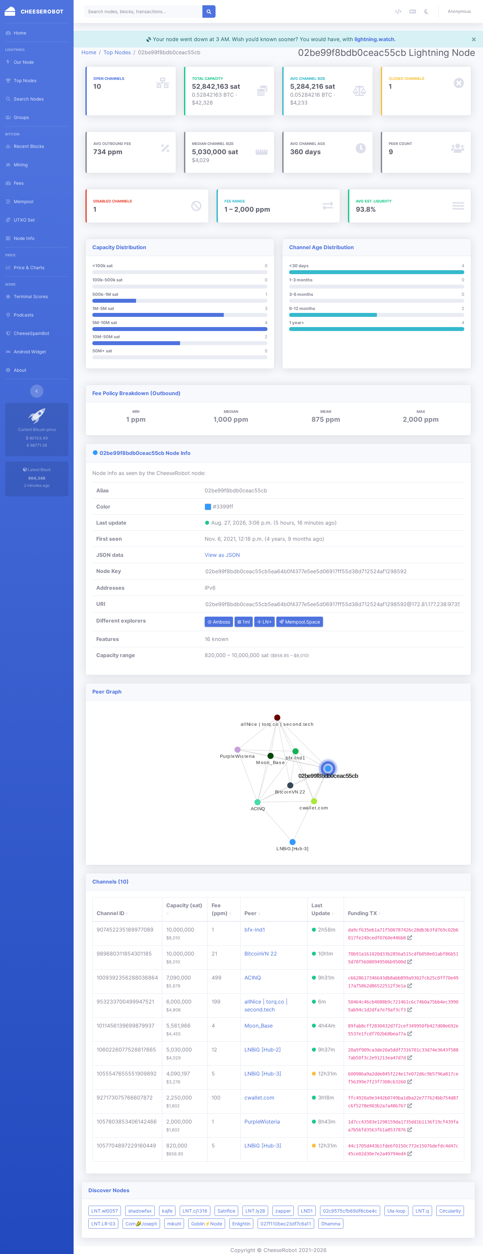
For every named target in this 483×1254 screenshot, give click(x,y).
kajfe (167, 1211)
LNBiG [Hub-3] (262, 1073)
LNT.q (422, 1211)
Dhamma (330, 1223)
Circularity (450, 1211)
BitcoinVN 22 (260, 953)
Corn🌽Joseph (141, 1223)
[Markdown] (412, 11)
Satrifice (226, 1211)
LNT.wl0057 (104, 1211)
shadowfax (140, 1211)
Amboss (221, 622)
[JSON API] (398, 11)
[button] (461, 11)
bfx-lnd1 (254, 929)
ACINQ (252, 977)
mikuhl (174, 1223)
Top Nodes (117, 52)
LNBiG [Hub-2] (262, 1049)
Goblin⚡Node (206, 1223)
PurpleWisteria (262, 1121)
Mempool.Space (302, 622)
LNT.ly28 (255, 1211)
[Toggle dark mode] (426, 11)
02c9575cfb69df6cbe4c (350, 1211)
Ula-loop (396, 1211)
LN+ (266, 622)
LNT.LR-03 (103, 1223)
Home (88, 52)
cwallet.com (259, 1097)
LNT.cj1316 (195, 1211)
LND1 (307, 1211)
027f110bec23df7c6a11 (286, 1223)
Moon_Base (258, 1025)
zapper (283, 1211)
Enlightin (241, 1223)
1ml (245, 622)
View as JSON (222, 555)
